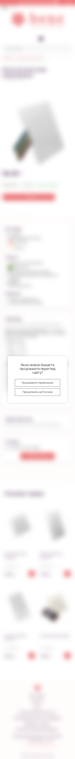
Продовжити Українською (37, 382)
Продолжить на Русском (37, 392)
